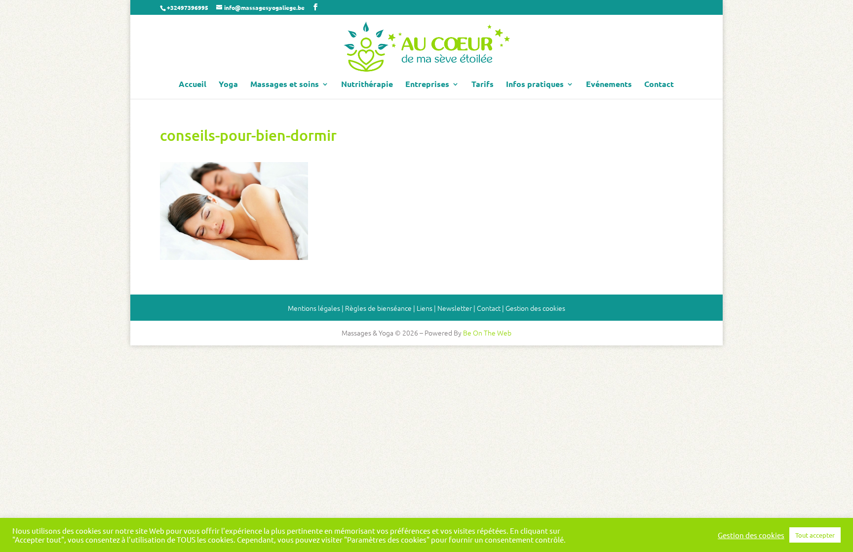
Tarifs (482, 85)
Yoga (228, 85)
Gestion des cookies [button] (535, 308)
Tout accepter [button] (815, 535)
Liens (424, 308)
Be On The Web (487, 333)
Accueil (192, 85)
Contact (659, 85)
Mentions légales (314, 308)
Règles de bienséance (378, 308)
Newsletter (454, 308)
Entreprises (427, 85)
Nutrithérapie (367, 85)
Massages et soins (284, 85)
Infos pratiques (535, 85)
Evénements (609, 85)
